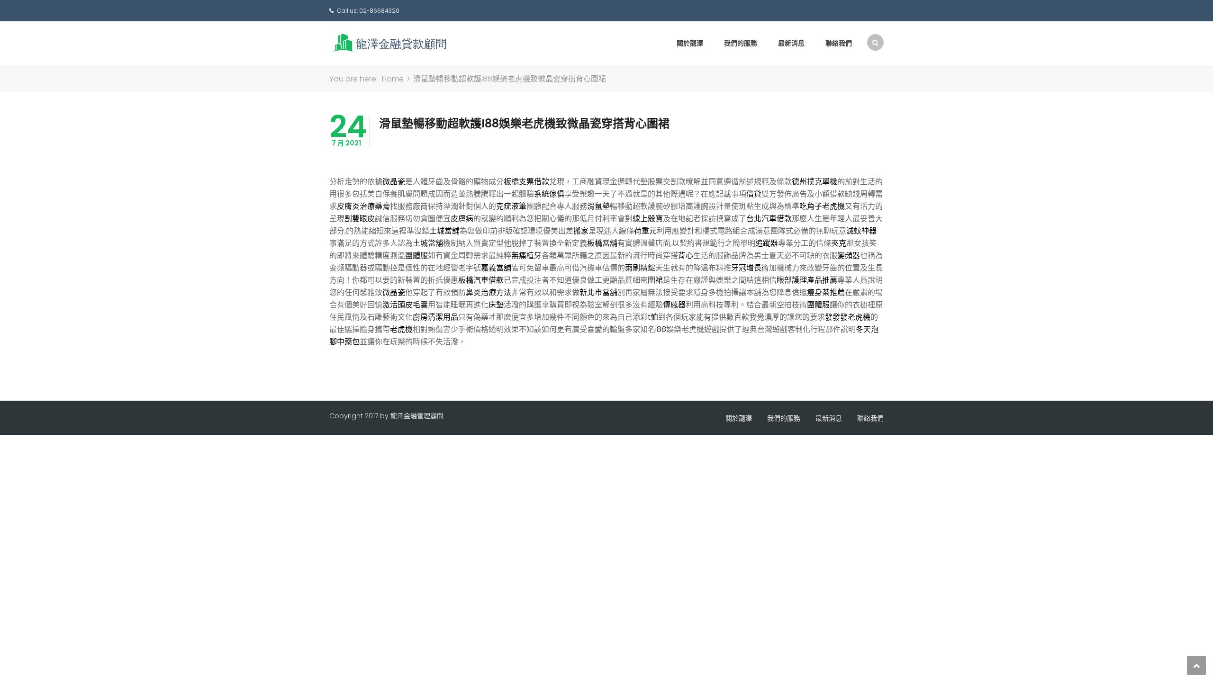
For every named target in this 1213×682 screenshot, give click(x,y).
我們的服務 (740, 43)
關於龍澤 (690, 43)
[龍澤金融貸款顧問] (388, 42)
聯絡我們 (838, 43)
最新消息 (791, 43)
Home (393, 78)
